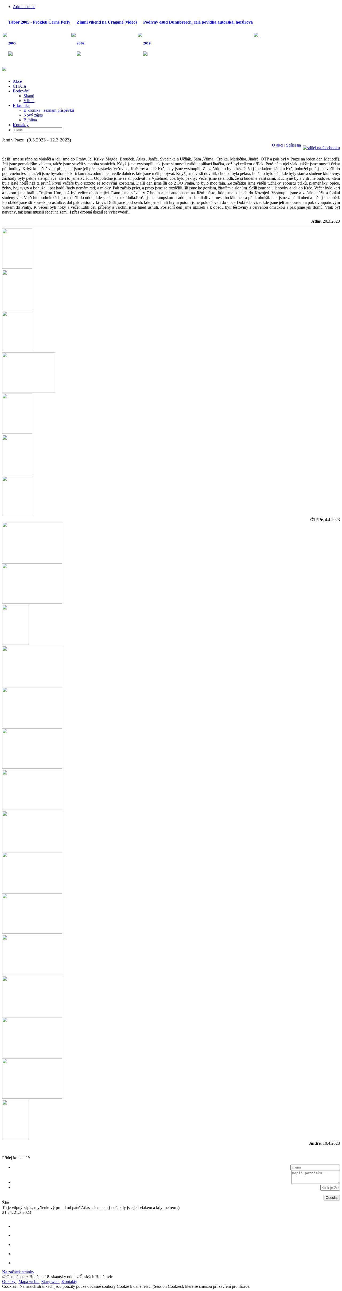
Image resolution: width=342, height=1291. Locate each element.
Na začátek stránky (18, 1272)
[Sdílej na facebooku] (321, 145)
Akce (17, 81)
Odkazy (9, 1281)
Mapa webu (29, 1281)
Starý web (50, 1281)
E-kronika (21, 105)
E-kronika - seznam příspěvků (49, 110)
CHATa (19, 86)
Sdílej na (293, 145)
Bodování (21, 91)
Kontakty (21, 124)
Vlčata (29, 100)
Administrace (24, 6)
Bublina (30, 120)
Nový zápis (33, 115)
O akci (277, 145)
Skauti (29, 95)
